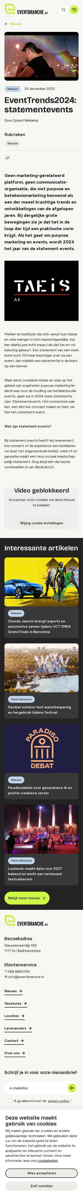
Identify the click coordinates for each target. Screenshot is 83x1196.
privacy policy (58, 1101)
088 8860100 (19, 971)
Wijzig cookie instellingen (41, 523)
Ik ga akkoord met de (41, 1101)
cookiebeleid (48, 1161)
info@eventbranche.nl (26, 977)
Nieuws (16, 24)
